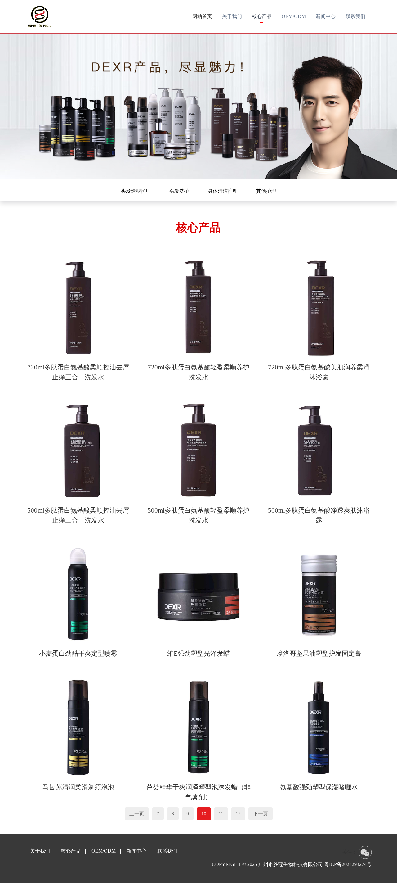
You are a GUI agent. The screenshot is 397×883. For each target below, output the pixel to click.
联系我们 (167, 851)
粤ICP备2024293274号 (348, 864)
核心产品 (71, 851)
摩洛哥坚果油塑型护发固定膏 (319, 653)
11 (221, 813)
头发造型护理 (136, 191)
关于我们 (40, 851)
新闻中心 (136, 851)
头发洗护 (179, 191)
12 (238, 813)
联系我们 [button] (355, 16)
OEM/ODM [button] (294, 16)
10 (203, 813)
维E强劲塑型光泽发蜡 (198, 653)
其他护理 (266, 191)
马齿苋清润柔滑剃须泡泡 (78, 787)
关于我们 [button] (232, 16)
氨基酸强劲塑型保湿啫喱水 (319, 787)
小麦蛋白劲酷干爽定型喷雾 (78, 653)
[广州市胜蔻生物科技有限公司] (40, 16)
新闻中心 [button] (326, 16)
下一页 (260, 813)
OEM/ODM (103, 851)
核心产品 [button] (262, 16)
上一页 (136, 813)
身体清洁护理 (223, 191)
